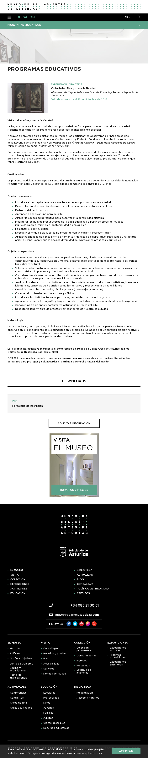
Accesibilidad (51, 663)
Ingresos (82, 660)
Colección (17, 579)
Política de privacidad (93, 588)
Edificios (15, 653)
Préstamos (83, 665)
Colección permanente (84, 649)
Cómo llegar (50, 648)
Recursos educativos (56, 728)
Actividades (18, 588)
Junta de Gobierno (21, 663)
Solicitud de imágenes (84, 671)
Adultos (48, 718)
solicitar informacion (74, 423)
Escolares (49, 692)
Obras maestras (86, 655)
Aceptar (126, 751)
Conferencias (18, 692)
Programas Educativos (24, 24)
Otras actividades (21, 707)
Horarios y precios (54, 653)
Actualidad (85, 575)
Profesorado (51, 697)
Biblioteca (84, 570)
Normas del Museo (54, 673)
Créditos (83, 593)
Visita (14, 575)
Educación (17, 593)
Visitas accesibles (54, 723)
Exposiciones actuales (118, 649)
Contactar (85, 584)
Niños (46, 702)
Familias (48, 712)
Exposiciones (19, 584)
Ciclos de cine (18, 702)
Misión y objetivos (21, 658)
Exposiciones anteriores (118, 663)
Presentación (85, 692)
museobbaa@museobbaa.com (77, 614)
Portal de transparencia (18, 676)
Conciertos (17, 697)
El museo (16, 570)
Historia (15, 648)
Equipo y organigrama (18, 669)
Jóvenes (48, 707)
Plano (46, 658)
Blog (80, 579)
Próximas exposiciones (118, 656)
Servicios (48, 668)
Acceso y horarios (88, 697)
